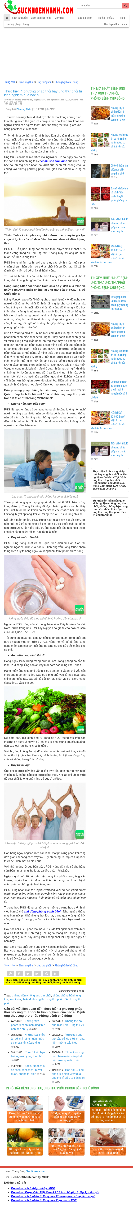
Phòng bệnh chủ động (66, 82)
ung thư (41, 999)
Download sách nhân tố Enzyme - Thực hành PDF (44, 1200)
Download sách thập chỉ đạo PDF (33, 1188)
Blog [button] (122, 17)
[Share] (10, 973)
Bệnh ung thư (26, 82)
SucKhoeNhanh (36, 1171)
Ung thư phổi (44, 82)
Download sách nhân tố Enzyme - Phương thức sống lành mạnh (53, 1196)
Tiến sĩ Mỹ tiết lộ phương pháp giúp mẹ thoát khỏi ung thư (119, 225)
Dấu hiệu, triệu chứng (17, 24)
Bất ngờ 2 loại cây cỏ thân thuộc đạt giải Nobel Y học (25, 1151)
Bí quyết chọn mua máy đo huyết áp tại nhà (108, 1151)
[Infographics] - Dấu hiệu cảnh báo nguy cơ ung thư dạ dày (119, 303)
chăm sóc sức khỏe (54, 161)
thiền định (29, 999)
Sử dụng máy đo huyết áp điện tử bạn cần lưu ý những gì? (66, 1117)
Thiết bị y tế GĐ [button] (106, 17)
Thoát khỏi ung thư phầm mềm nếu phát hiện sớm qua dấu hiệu (68, 1056)
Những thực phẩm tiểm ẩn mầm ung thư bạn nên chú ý (28, 1025)
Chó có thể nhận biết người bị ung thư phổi (119, 169)
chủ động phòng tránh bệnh (42, 911)
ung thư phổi (55, 999)
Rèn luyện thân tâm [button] (114, 24)
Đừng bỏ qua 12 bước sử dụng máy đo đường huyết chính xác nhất (25, 1117)
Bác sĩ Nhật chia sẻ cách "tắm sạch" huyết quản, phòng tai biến (28, 1069)
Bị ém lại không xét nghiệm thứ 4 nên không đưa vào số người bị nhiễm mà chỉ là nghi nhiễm (108, 1115)
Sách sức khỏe (20, 17)
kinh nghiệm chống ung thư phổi (31, 995)
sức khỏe (15, 999)
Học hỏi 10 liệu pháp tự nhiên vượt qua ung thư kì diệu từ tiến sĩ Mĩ (68, 1073)
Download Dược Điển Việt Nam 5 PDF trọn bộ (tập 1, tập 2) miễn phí (55, 1192)
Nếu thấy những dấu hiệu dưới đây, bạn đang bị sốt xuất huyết (66, 1149)
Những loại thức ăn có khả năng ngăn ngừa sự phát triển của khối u (28, 1038)
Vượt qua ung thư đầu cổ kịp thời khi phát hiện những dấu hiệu (68, 1038)
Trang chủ (9, 82)
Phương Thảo (24, 109)
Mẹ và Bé (59, 17)
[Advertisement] (66, 53)
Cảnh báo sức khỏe (41, 17)
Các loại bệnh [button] (85, 17)
